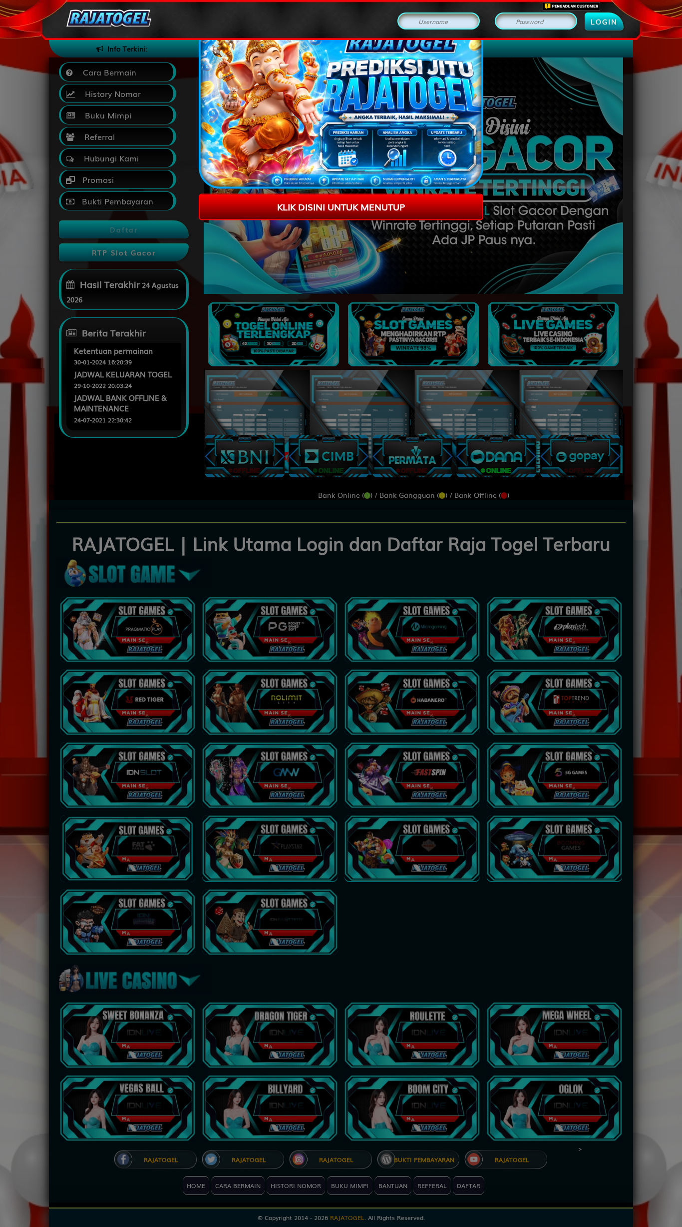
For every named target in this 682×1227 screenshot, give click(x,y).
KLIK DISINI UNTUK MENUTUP (341, 206)
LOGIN (604, 21)
